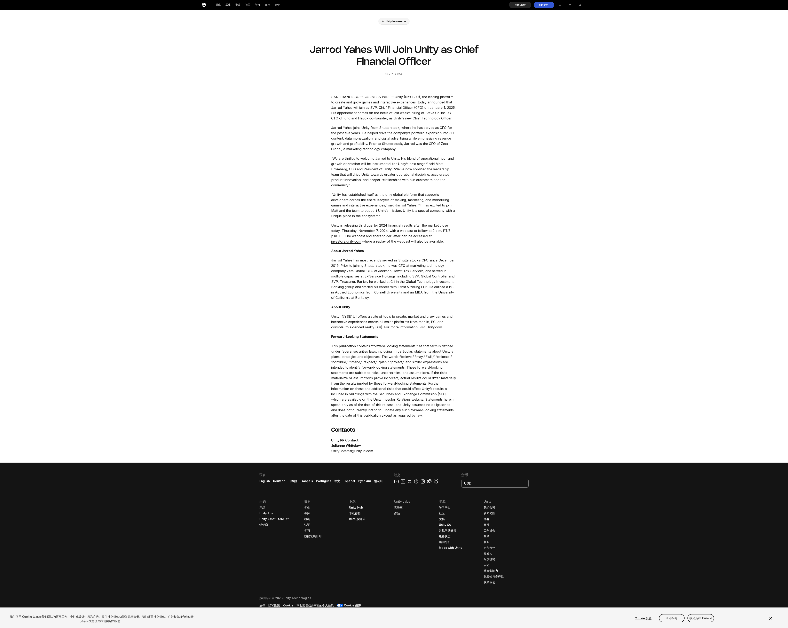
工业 (228, 5)
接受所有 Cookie (701, 618)
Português (323, 481)
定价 (277, 5)
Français (306, 481)
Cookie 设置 (643, 618)
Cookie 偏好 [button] (352, 605)
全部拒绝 (672, 618)
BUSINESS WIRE (377, 97)
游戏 (218, 5)
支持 (267, 5)
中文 (337, 481)
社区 (247, 5)
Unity (399, 97)
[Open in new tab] (286, 519)
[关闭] (770, 618)
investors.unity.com (346, 241)
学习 (257, 5)
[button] (520, 5)
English (264, 481)
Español (349, 481)
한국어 (378, 481)
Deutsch (279, 481)
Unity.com (434, 327)
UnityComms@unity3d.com (352, 451)
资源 (237, 5)
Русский (364, 481)
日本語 (293, 481)
